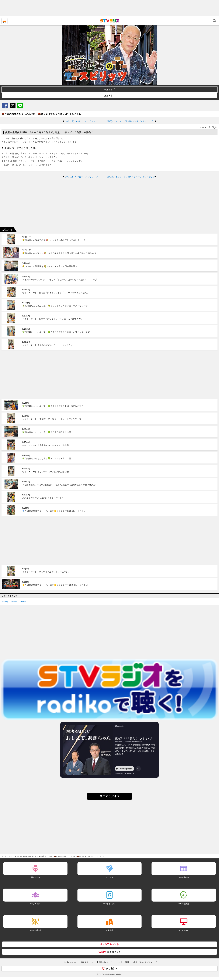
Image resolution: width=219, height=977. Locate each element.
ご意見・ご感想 (130, 962)
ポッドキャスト (109, 904)
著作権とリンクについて (109, 962)
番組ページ (35, 877)
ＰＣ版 (110, 968)
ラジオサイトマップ (148, 962)
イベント (109, 877)
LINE (20, 105)
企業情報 (109, 930)
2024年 (13, 601)
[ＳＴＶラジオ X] (109, 799)
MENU (4, 20)
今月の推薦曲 (183, 904)
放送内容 (108, 95)
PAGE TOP (214, 957)
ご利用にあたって (70, 962)
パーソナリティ (35, 904)
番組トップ (109, 89)
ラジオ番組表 (183, 877)
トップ (3, 856)
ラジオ (10, 856)
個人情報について (88, 962)
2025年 (4, 601)
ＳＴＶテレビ (183, 930)
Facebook (5, 105)
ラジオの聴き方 (35, 930)
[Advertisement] (109, 8)
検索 (214, 20)
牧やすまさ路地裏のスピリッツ (25, 856)
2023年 (22, 601)
